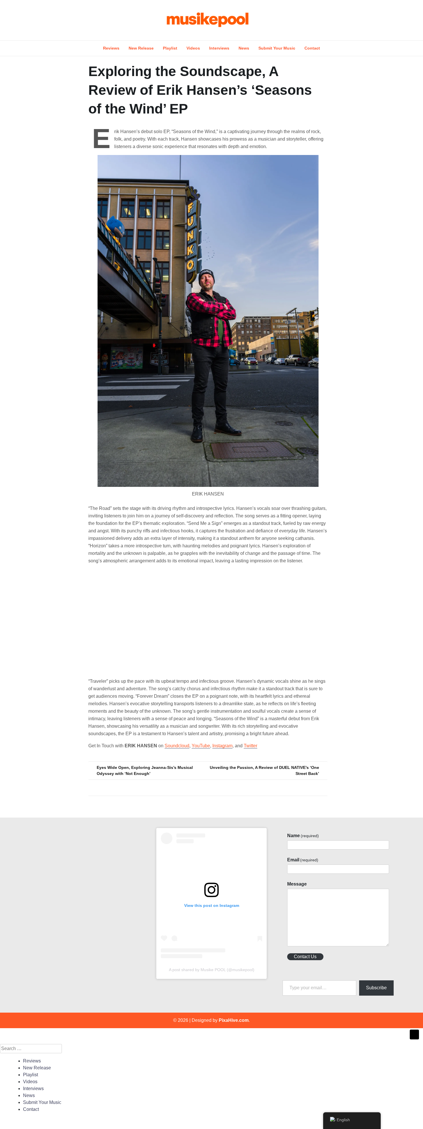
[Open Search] (396, 20)
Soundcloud (177, 745)
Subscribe (376, 987)
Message (297, 884)
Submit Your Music (276, 48)
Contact (312, 48)
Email (302, 859)
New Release (141, 48)
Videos (193, 48)
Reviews (111, 48)
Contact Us (305, 956)
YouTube (201, 745)
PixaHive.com (234, 1020)
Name (303, 835)
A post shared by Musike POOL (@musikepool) (211, 969)
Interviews (219, 48)
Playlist (170, 48)
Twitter (250, 745)
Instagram (222, 745)
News (244, 48)
